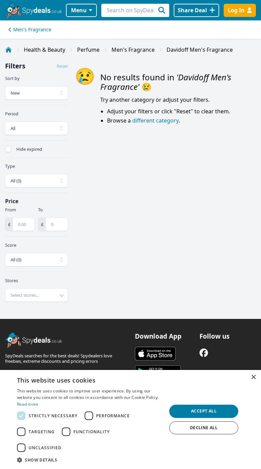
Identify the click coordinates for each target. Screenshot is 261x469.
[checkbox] (8, 149)
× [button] (253, 377)
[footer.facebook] (203, 353)
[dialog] (130, 419)
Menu (79, 10)
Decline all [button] (204, 428)
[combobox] (36, 295)
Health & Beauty (44, 49)
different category (155, 120)
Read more (28, 404)
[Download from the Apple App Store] (155, 353)
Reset (62, 66)
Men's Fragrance (32, 29)
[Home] (8, 49)
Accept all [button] (203, 411)
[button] (89, 460)
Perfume (88, 49)
